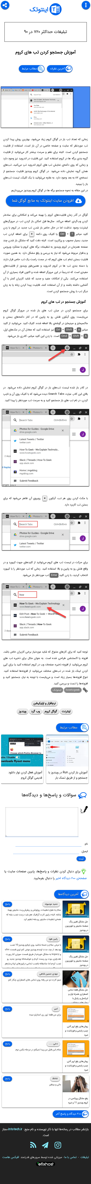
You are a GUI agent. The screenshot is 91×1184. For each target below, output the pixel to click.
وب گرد (35, 711)
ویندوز (22, 711)
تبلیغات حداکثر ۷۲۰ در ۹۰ (45, 32)
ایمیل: (84, 851)
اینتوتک (39, 9)
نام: (86, 844)
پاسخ (7, 904)
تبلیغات (84, 1157)
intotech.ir (15, 1129)
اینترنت (66, 711)
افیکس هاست (10, 1157)
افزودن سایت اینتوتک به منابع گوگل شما (42, 200)
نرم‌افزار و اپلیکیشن (44, 703)
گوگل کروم (51, 711)
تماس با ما (70, 1157)
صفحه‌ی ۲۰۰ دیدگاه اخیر (71, 878)
